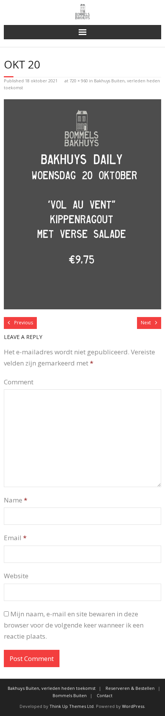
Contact (104, 695)
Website (16, 575)
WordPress (133, 706)
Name (15, 500)
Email (15, 537)
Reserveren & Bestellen (130, 688)
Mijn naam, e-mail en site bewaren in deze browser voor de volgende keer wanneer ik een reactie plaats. (74, 625)
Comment (18, 381)
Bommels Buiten (70, 695)
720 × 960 (78, 80)
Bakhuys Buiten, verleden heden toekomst (52, 688)
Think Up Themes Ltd (72, 706)
